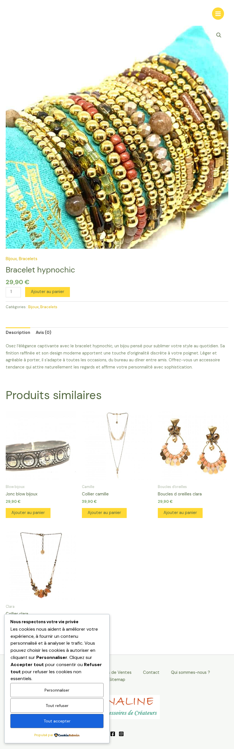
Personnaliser (57, 690)
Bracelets (28, 259)
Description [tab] (18, 332)
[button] (219, 35)
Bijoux (11, 259)
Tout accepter (57, 721)
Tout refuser (57, 705)
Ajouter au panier (47, 291)
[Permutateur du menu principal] (218, 13)
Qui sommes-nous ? (190, 672)
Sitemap (117, 679)
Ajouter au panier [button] (28, 512)
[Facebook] (112, 733)
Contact (151, 672)
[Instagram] (121, 733)
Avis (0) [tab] (43, 332)
